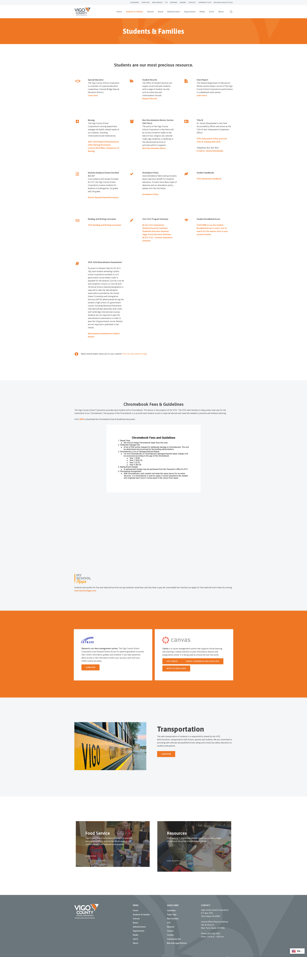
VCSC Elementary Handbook (209, 179)
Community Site (174, 939)
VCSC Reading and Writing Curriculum (104, 225)
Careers (170, 931)
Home (135, 910)
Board (135, 923)
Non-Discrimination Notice (154, 148)
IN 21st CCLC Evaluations (153, 225)
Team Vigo (171, 914)
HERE (81, 419)
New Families (172, 919)
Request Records (149, 98)
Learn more (93, 95)
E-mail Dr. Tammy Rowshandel (210, 151)
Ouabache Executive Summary (155, 231)
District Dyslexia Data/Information (103, 197)
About (135, 943)
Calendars (171, 910)
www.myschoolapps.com (85, 591)
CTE (168, 923)
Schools (136, 919)
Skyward (170, 927)
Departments (138, 931)
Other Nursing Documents (99, 145)
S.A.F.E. (135, 939)
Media (135, 935)
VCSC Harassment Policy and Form (212, 139)
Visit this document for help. (135, 354)
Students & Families (141, 914)
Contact (170, 935)
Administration (139, 927)
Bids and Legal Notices (177, 943)
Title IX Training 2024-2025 (209, 142)
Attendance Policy (150, 194)
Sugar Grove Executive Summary (156, 234)
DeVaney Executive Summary (155, 228)
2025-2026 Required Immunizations (103, 142)
